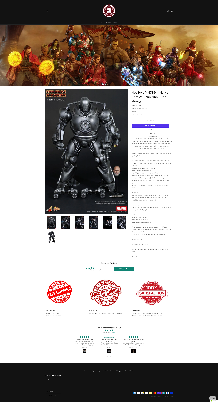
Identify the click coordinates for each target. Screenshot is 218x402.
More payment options (150, 129)
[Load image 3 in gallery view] (79, 222)
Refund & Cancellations (108, 371)
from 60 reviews (108, 333)
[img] (109, 330)
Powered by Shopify (169, 396)
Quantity (134, 111)
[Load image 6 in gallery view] (121, 222)
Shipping (134, 108)
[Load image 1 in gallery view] (51, 222)
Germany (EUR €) (52, 395)
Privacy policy (119, 371)
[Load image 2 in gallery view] (65, 222)
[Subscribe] (74, 380)
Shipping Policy (96, 371)
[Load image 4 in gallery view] (93, 222)
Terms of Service (129, 371)
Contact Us (87, 371)
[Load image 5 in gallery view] (107, 222)
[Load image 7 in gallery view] (51, 236)
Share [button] (135, 256)
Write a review (123, 269)
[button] (47, 11)
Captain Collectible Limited (159, 396)
